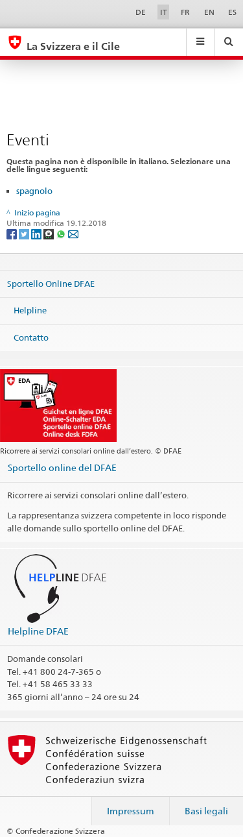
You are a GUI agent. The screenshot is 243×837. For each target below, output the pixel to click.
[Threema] (49, 234)
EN (209, 12)
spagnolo (34, 191)
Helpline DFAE (38, 631)
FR (185, 12)
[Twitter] (25, 234)
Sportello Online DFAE (51, 283)
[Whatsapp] (62, 234)
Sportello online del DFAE (62, 467)
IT (163, 12)
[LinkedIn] (37, 234)
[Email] (73, 234)
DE (140, 12)
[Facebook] (12, 234)
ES (232, 12)
